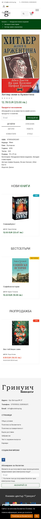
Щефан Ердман (13, 162)
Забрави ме (6, 436)
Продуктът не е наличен (12, 107)
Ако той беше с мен (11, 349)
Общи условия (7, 421)
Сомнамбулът (9, 224)
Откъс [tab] (30, 134)
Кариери (5, 443)
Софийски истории (11, 287)
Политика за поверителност (12, 428)
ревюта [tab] (30, 129)
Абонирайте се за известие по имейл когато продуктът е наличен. (18, 112)
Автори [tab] (11, 129)
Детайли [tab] (11, 124)
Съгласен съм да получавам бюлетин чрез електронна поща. (19, 479)
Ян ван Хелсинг (26, 162)
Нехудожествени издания (21, 157)
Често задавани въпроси (11, 439)
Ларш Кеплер (12, 229)
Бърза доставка (8, 432)
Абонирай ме (32, 118)
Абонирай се (20, 485)
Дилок (11, 167)
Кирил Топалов (13, 292)
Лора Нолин (12, 354)
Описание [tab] (29, 124)
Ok (37, 516)
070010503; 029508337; (29, 2)
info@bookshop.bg (10, 2)
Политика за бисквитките (11, 425)
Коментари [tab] (11, 134)
